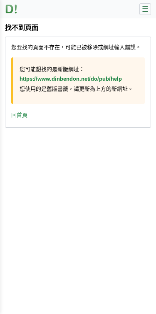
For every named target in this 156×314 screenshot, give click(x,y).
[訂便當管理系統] (11, 9)
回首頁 (19, 115)
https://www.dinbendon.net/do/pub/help (71, 79)
